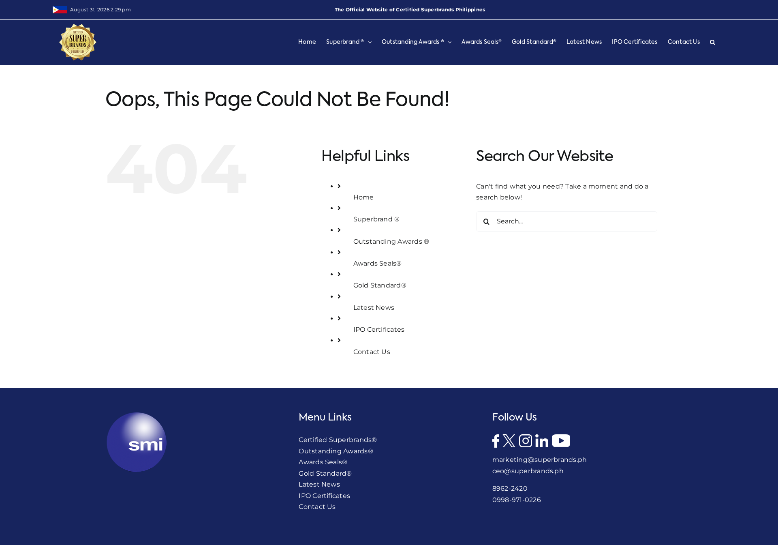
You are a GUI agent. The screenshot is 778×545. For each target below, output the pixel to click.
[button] (712, 42)
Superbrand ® (376, 219)
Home (363, 197)
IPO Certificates (379, 329)
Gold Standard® (379, 285)
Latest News (374, 307)
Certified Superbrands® (338, 440)
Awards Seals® (377, 263)
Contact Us (371, 352)
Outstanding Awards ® (391, 241)
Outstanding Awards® (336, 451)
